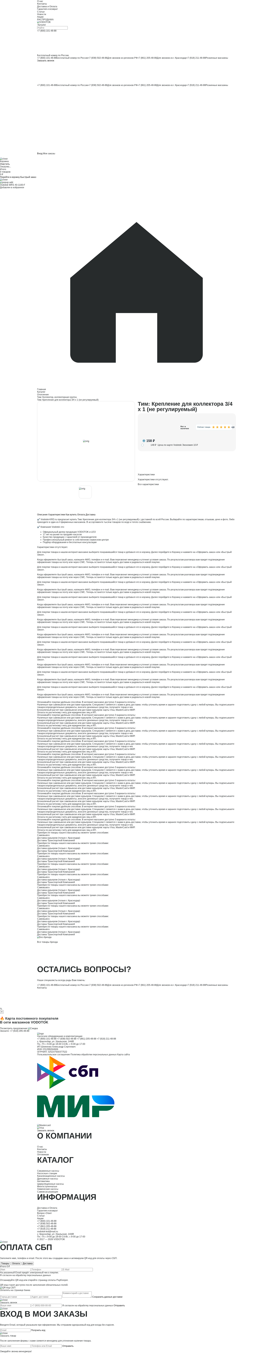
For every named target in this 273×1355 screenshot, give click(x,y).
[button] (136, 119)
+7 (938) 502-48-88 (97, 58)
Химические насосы (47, 1189)
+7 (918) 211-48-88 (196, 58)
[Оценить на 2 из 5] (217, 427)
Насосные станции (47, 1173)
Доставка (90, 514)
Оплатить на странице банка (15, 1290)
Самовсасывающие (47, 1192)
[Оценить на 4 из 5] (225, 427)
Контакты (42, 988)
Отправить (119, 1305)
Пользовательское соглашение (53, 1054)
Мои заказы (49, 153)
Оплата (81, 514)
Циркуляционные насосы (50, 1184)
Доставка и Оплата (47, 1208)
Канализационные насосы (51, 1176)
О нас (40, 1146)
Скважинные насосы (48, 1171)
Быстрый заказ (28, 177)
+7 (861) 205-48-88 (147, 58)
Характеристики (56, 514)
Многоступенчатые (47, 1186)
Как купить (71, 514)
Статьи (41, 1216)
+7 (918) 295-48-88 (19, 1031)
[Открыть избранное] (136, 97)
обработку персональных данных (33, 1275)
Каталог (41, 392)
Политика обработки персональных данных (94, 1054)
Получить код (38, 1330)
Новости (41, 1152)
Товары (5, 1263)
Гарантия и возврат (47, 1210)
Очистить (5, 164)
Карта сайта (123, 1054)
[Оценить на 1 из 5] (213, 427)
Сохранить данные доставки (107, 1297)
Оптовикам (43, 1154)
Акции (40, 1218)
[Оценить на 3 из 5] (221, 427)
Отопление (43, 394)
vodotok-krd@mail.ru (47, 1231)
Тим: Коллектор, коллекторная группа (57, 397)
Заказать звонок (45, 60)
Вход (39, 153)
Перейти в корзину (10, 177)
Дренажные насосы (47, 1178)
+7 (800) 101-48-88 (46, 58)
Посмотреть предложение (13, 1028)
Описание (42, 514)
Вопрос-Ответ (44, 1213)
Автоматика (43, 1181)
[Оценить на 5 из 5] (228, 427)
